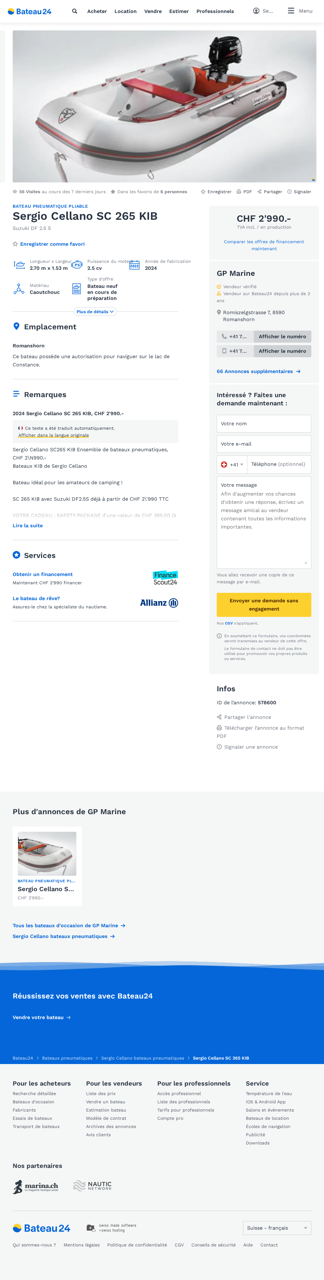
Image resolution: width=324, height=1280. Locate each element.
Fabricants (24, 1109)
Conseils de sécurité (213, 1244)
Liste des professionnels (183, 1101)
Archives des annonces (111, 1126)
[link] (47, 866)
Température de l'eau (269, 1093)
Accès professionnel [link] (179, 1093)
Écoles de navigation (268, 1126)
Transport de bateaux (36, 1126)
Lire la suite (28, 526)
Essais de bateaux (32, 1118)
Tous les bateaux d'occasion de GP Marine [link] (65, 925)
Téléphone (278, 464)
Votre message (239, 485)
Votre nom (234, 424)
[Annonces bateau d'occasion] (30, 11)
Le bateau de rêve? (36, 598)
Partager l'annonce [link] (247, 717)
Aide (248, 1244)
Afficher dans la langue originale (53, 435)
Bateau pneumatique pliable (50, 206)
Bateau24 (23, 1058)
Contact (269, 1244)
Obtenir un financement (43, 574)
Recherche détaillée (34, 1093)
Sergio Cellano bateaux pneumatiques (60, 936)
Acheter (97, 11)
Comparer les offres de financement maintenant (264, 245)
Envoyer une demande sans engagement (264, 605)
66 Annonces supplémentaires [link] (255, 371)
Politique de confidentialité (137, 1244)
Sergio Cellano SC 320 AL (57, 889)
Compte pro (170, 1118)
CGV (229, 623)
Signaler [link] (302, 191)
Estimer (179, 11)
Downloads (258, 1142)
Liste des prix (100, 1093)
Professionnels (215, 11)
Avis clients (98, 1134)
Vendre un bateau (105, 1101)
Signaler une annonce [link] (251, 747)
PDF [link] (247, 191)
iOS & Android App (266, 1101)
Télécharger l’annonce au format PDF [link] (260, 732)
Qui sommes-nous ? (34, 1244)
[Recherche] (76, 11)
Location (126, 11)
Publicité (255, 1134)
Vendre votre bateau (38, 1017)
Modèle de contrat (106, 1118)
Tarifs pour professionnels (185, 1109)
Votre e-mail (236, 444)
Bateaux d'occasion (33, 1101)
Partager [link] (273, 191)
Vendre (153, 11)
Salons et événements (270, 1109)
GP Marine (236, 273)
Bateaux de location (267, 1118)
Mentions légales (82, 1244)
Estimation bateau (106, 1109)
